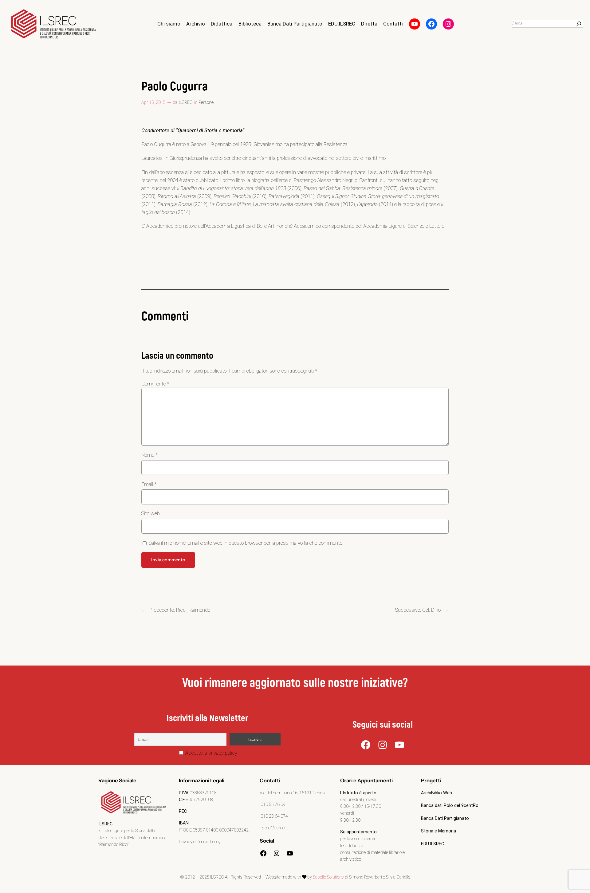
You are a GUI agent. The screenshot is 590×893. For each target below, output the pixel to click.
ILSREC (186, 102)
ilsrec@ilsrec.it (274, 828)
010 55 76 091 (274, 804)
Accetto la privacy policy (210, 753)
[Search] (579, 23)
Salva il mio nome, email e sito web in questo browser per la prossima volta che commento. (246, 543)
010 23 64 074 (274, 816)
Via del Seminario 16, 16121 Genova (293, 793)
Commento (155, 384)
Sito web (150, 513)
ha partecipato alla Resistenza (316, 144)
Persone (206, 102)
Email (148, 484)
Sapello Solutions (328, 877)
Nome (149, 455)
